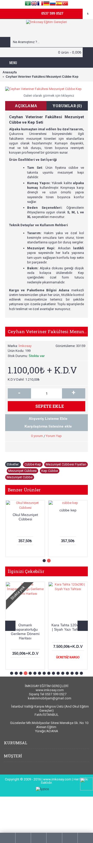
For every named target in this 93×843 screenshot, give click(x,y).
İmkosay (25, 346)
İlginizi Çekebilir (26, 571)
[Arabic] (28, 4)
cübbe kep (67, 510)
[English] (34, 4)
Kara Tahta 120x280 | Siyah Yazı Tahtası (67, 627)
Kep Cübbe (49, 471)
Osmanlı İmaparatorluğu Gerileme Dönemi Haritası (25, 631)
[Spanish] (59, 4)
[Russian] (53, 4)
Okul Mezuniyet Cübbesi (25, 517)
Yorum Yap (54, 436)
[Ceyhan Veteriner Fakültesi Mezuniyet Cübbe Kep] (46, 89)
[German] (46, 4)
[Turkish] (65, 4)
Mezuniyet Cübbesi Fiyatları (66, 464)
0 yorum (37, 436)
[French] (40, 4)
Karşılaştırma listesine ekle (48, 426)
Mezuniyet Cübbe (20, 477)
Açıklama (26, 105)
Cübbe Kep (33, 464)
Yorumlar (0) (67, 105)
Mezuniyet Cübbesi (22, 471)
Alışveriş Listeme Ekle (48, 418)
